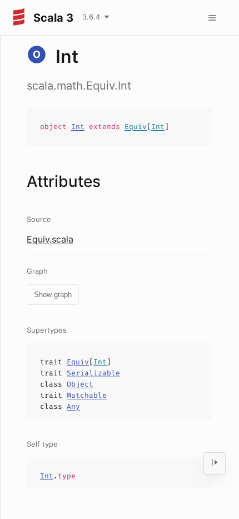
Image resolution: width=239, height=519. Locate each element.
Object (80, 384)
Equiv (136, 126)
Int (77, 126)
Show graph (53, 294)
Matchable (87, 395)
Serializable (93, 373)
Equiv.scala (50, 239)
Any (73, 406)
